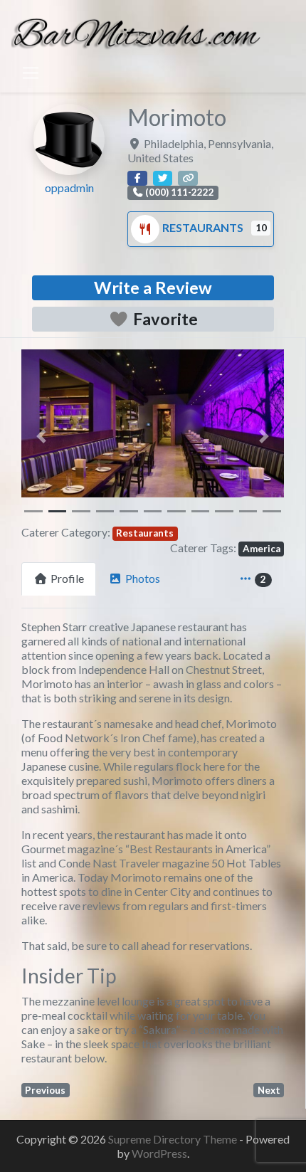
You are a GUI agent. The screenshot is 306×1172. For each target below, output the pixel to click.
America (261, 548)
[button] (40, 435)
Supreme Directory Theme (173, 1139)
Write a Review (153, 287)
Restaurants (204, 227)
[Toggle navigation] (30, 73)
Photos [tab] (142, 578)
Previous (45, 1090)
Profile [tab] (67, 578)
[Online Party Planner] (135, 30)
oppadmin (69, 187)
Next (269, 1090)
